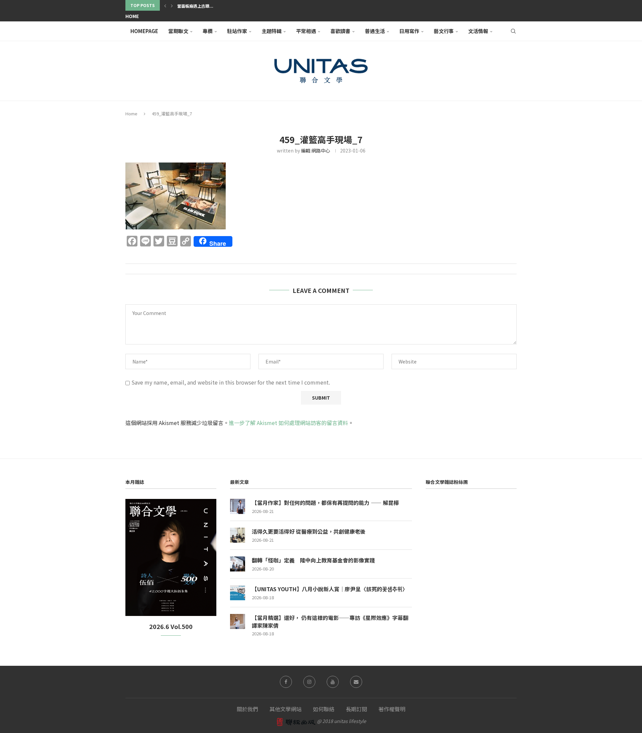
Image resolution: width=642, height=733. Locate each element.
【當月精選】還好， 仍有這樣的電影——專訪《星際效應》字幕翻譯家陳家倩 (330, 621)
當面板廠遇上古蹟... (195, 6)
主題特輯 (271, 30)
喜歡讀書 (340, 30)
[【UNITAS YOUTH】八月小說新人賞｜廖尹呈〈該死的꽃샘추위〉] (237, 592)
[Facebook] (286, 682)
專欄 (208, 30)
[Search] (513, 31)
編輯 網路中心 (315, 150)
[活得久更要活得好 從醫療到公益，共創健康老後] (237, 535)
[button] (165, 5)
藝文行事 (444, 30)
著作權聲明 (392, 709)
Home (132, 16)
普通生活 (375, 30)
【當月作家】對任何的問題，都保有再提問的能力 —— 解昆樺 (325, 502)
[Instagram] (309, 682)
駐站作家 (237, 30)
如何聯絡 (323, 709)
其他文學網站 (286, 709)
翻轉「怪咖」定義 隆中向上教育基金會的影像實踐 (313, 560)
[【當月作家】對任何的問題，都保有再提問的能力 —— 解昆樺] (237, 506)
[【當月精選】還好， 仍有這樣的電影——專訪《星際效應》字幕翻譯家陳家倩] (237, 621)
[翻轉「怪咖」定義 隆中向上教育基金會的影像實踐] (237, 563)
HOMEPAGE (144, 30)
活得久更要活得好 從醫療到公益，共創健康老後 (308, 531)
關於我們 (247, 709)
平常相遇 (306, 30)
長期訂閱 (356, 709)
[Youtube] (333, 682)
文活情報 (478, 30)
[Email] (356, 682)
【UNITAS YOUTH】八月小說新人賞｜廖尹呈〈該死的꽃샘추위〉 (330, 589)
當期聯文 (178, 30)
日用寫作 (409, 30)
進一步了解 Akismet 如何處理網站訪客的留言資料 (288, 423)
